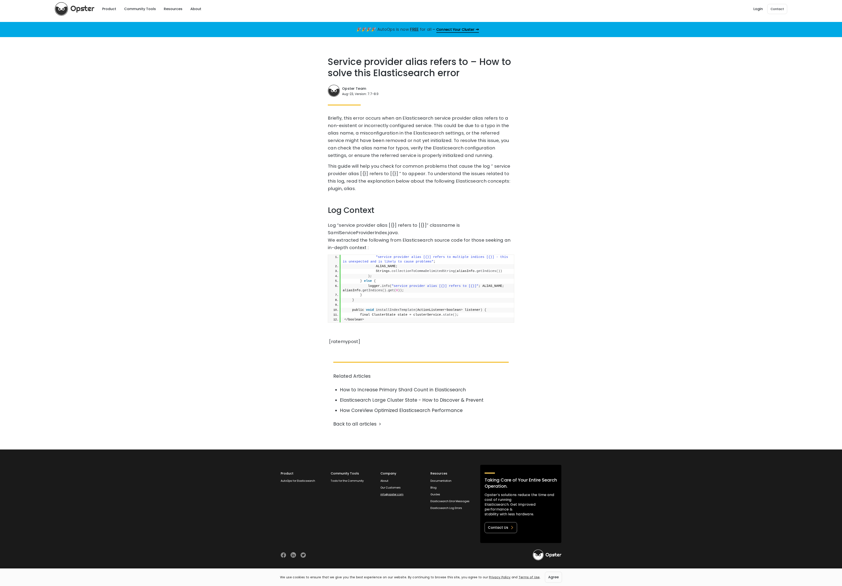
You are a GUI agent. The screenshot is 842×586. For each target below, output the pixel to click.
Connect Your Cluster (455, 29)
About (384, 481)
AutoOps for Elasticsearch (298, 481)
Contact (777, 9)
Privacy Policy (499, 577)
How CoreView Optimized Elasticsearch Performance (401, 410)
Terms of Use (529, 577)
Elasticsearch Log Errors (446, 508)
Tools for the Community (347, 481)
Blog (433, 487)
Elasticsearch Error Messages (449, 501)
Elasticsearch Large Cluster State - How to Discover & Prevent (411, 400)
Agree (553, 577)
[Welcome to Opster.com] (547, 555)
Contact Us (498, 527)
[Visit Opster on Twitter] (303, 555)
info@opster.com (391, 494)
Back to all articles (354, 424)
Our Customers (390, 487)
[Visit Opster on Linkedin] (293, 555)
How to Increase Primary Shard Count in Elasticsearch (403, 389)
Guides (435, 494)
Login (758, 8)
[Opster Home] (74, 9)
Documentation (440, 481)
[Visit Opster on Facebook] (283, 555)
